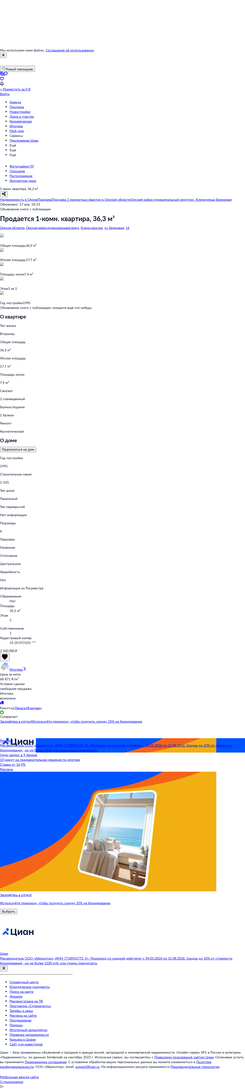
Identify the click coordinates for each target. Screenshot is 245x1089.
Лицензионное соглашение (46, 1062)
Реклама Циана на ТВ (26, 1001)
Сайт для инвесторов (26, 1044)
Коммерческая (21, 121)
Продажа (17, 107)
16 (127, 227)
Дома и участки (22, 116)
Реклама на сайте (23, 1015)
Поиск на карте (21, 991)
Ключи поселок (92, 227)
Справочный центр (24, 982)
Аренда (15, 102)
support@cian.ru (87, 1066)
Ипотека (16, 126)
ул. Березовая (114, 227)
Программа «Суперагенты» (30, 1006)
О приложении (11, 1081)
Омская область (12, 227)
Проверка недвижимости (29, 1034)
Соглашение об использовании (70, 50)
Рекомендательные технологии (195, 1066)
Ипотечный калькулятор (28, 1030)
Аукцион (16, 996)
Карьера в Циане (23, 1039)
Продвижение (20, 1020)
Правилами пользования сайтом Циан (184, 1057)
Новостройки (20, 111)
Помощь (16, 1025)
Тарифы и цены (21, 1010)
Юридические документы (30, 986)
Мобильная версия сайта (19, 1077)
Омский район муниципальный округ (52, 227)
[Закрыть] (3, 55)
